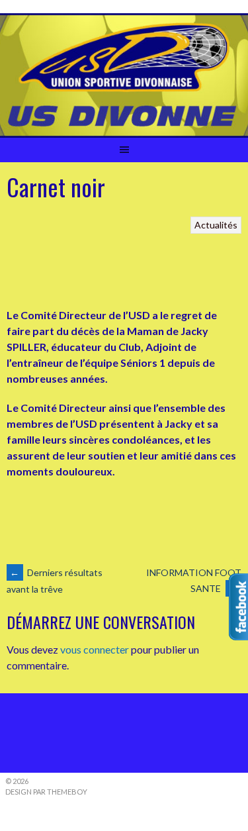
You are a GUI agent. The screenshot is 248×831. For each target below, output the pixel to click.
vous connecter (94, 649)
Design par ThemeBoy (46, 791)
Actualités (215, 224)
